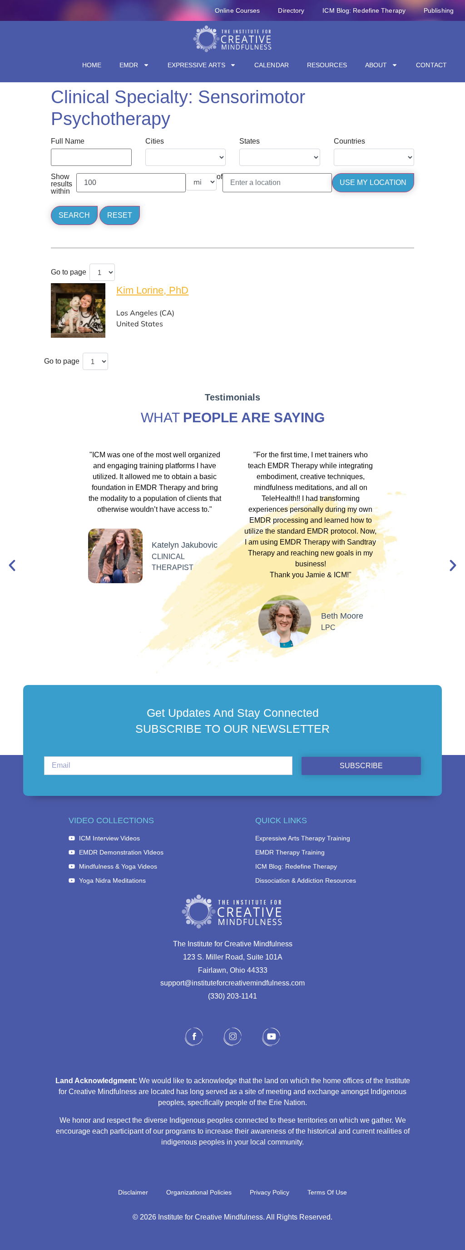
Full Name (67, 141)
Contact (431, 65)
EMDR (128, 65)
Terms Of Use (327, 1192)
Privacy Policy (269, 1192)
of (220, 176)
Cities (154, 141)
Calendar (271, 65)
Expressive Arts (197, 65)
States (249, 141)
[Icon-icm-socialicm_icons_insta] (232, 1037)
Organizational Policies (199, 1192)
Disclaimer (133, 1192)
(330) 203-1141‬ (232, 996)
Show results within (61, 184)
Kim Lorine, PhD (152, 290)
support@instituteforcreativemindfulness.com (232, 983)
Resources (327, 65)
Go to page (68, 272)
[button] (12, 565)
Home (91, 65)
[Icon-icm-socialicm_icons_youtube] (271, 1037)
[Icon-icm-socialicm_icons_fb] (194, 1037)
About (376, 65)
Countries (349, 141)
